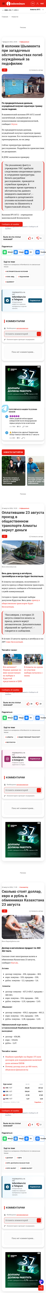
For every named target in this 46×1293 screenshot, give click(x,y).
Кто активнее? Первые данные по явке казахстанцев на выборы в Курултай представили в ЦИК (12, 674)
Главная (5, 17)
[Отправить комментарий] (39, 334)
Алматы (9, 737)
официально (25, 42)
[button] (37, 9)
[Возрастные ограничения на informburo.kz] (32, 3)
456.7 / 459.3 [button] (11, 10)
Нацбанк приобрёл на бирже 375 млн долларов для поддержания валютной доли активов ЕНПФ (23, 1059)
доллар (9, 1158)
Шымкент (10, 282)
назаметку (24, 887)
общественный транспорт (29, 737)
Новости (15, 17)
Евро (20, 1158)
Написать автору (37, 70)
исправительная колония (17, 271)
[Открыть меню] (4, 3)
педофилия (24, 277)
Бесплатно (10, 742)
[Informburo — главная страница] (16, 3)
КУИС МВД (10, 277)
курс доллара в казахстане (17, 1163)
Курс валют (11, 1168)
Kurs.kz (14, 962)
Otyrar (14, 124)
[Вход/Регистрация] (37, 3)
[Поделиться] (41, 1288)
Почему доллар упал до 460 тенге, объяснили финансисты (21, 1068)
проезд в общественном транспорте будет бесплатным (21, 603)
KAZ (42, 4)
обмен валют (26, 1168)
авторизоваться (22, 328)
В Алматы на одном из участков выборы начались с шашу (33, 671)
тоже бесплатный (14, 642)
